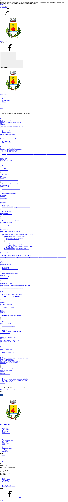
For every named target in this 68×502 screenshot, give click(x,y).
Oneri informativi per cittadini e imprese (6, 120)
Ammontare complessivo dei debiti (5, 327)
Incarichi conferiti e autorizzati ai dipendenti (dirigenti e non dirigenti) (11, 149)
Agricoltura (4, 102)
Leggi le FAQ (4, 478)
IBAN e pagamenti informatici (5, 333)
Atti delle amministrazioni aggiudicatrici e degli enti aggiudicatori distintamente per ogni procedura (17, 234)
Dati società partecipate (6, 205)
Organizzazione (2, 124)
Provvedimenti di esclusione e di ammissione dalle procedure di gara (15, 248)
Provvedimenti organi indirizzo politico (6, 217)
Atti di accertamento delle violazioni (8, 381)
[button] (3, 96)
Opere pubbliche (3, 338)
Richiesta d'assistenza (5, 481)
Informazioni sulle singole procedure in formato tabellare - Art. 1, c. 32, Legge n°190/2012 (16, 255)
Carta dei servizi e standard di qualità (6, 304)
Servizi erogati (2, 302)
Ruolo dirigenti (4, 156)
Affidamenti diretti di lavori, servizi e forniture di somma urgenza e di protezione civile (19, 246)
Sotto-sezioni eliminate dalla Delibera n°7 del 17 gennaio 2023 (10, 231)
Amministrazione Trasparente (7, 110)
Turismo (3, 449)
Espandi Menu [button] (2, 117)
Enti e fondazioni (5, 431)
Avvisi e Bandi (8, 243)
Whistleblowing (2, 383)
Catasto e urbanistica (5, 443)
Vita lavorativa (4, 450)
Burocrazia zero (2, 121)
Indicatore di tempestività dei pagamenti (8, 326)
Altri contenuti (2, 371)
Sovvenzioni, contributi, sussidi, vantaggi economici (8, 258)
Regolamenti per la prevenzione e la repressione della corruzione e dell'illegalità (14, 378)
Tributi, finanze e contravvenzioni (7, 440)
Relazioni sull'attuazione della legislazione (7, 360)
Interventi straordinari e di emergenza (6, 370)
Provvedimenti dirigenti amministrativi (6, 222)
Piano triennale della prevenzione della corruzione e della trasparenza (13, 376)
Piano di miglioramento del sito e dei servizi (9, 486)
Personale (1, 146)
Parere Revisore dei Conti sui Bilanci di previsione (10, 269)
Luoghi (3, 460)
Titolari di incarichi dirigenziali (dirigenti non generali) (8, 151)
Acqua (3, 101)
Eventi (3, 461)
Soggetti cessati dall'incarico (6, 132)
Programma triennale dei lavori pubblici (12, 239)
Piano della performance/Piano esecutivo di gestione (10, 183)
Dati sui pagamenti (3, 318)
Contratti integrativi (5, 173)
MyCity (2, 500)
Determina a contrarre (9, 242)
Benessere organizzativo (4, 195)
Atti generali (2, 123)
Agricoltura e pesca (5, 451)
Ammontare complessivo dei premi (5, 186)
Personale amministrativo (6, 433)
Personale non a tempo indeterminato (6, 160)
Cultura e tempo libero (5, 445)
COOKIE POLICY (3, 4)
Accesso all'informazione (6, 100)
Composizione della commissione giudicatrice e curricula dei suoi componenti (16, 249)
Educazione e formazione (6, 439)
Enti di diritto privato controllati (5, 208)
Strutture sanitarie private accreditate (8, 368)
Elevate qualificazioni (3, 158)
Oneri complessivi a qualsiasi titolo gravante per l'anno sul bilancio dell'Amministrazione (16, 207)
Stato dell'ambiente (3, 363)
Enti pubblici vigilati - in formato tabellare (8, 200)
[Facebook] (2, 106)
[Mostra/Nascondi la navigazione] (8, 56)
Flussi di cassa (2, 275)
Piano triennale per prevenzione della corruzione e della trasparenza (11, 122)
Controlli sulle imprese (3, 226)
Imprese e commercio (5, 441)
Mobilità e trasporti (5, 447)
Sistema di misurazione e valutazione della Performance (9, 180)
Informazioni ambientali (4, 354)
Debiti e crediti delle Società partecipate (8, 389)
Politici (3, 432)
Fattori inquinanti (3, 356)
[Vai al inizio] (0, 393)
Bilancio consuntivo (5, 268)
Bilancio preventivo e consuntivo (5, 264)
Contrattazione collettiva (4, 170)
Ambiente (3, 444)
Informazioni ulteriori (9, 247)
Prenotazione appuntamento (6, 479)
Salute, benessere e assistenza (7, 446)
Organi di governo (5, 428)
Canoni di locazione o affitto (6, 281)
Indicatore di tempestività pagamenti (6, 323)
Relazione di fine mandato (6, 130)
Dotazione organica (3, 159)
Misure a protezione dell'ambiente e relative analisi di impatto (10, 361)
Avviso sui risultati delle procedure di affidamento (14, 244)
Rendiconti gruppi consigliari (6, 141)
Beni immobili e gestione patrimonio (6, 276)
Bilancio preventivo (5, 267)
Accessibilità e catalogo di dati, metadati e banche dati (8, 384)
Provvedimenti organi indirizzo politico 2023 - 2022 (10, 220)
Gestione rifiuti (2, 311)
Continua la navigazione (4, 6)
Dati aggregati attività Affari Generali (6, 214)
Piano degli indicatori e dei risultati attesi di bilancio (8, 270)
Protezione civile (3, 357)
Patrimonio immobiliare (4, 278)
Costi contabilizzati (3, 309)
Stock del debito (4, 330)
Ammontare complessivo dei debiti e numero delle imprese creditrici (13, 331)
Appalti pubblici (4, 442)
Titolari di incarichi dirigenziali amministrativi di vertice (9, 150)
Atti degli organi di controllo (6, 142)
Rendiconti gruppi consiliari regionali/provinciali (8, 138)
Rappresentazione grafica (4, 213)
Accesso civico (2, 373)
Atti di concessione (3, 261)
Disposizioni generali (3, 118)
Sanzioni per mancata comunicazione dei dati (7, 134)
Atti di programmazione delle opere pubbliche (7, 341)
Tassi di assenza (2, 165)
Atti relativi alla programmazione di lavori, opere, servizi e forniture (14, 236)
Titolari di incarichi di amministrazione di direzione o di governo (12, 129)
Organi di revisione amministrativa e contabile (7, 291)
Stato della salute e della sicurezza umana (6, 359)
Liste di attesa (2, 310)
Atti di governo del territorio (4, 348)
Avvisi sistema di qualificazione (11, 245)
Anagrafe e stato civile (5, 437)
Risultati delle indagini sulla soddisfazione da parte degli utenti (12, 315)
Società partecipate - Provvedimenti (7, 206)
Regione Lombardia (3, 7)
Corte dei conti (2, 298)
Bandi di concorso (3, 177)
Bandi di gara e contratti (4, 229)
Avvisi (3, 456)
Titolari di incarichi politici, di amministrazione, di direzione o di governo (11, 126)
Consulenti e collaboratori (4, 145)
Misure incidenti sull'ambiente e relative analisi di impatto (9, 362)
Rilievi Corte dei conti (5, 300)
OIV (1, 176)
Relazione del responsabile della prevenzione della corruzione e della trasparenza (15, 379)
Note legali (4, 484)
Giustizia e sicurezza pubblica (7, 448)
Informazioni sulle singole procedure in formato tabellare (9, 252)
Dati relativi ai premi (3, 190)
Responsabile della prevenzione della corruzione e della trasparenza (12, 377)
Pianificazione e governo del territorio (6, 346)
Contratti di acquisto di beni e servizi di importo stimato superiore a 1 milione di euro (17, 250)
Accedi (1, 108)
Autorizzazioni (4, 438)
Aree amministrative (5, 429)
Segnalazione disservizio (6, 480)
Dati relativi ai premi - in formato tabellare (9, 193)
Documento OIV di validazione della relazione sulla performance (12, 288)
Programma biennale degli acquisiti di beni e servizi (14, 238)
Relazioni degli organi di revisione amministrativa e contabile (12, 294)
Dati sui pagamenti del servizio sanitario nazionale (8, 337)
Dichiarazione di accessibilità (6, 485)
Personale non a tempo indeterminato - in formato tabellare (11, 163)
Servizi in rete (2, 312)
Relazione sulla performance (4, 185)
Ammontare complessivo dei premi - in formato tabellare (11, 189)
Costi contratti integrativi (6, 174)
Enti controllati (5, 111)
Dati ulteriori (2, 385)
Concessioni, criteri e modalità (5, 260)
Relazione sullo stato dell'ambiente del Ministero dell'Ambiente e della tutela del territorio (14, 358)
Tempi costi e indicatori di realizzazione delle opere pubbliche (10, 345)
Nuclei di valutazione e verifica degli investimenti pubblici (9, 340)
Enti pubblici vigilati (3, 198)
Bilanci (1, 262)
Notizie (3, 455)
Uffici (3, 430)
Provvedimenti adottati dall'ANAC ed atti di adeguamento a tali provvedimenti (14, 380)
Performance (2, 178)
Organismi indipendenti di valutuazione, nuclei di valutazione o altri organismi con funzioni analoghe (16, 285)
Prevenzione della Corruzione (5, 374)
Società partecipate (5, 112)
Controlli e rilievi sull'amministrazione (6, 283)
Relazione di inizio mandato (6, 131)
